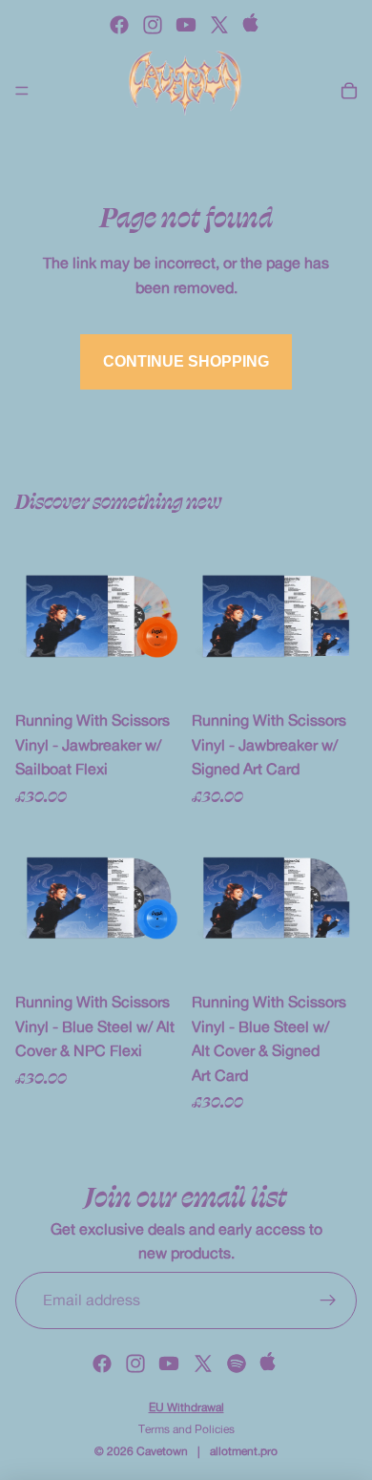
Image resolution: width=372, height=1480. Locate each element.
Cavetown (162, 1451)
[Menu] (22, 91)
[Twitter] (219, 24)
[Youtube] (186, 24)
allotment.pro (244, 1451)
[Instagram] (152, 24)
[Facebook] (119, 24)
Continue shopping (186, 361)
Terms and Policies (186, 1429)
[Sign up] (328, 1300)
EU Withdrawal (186, 1407)
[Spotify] (236, 1363)
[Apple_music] (252, 24)
